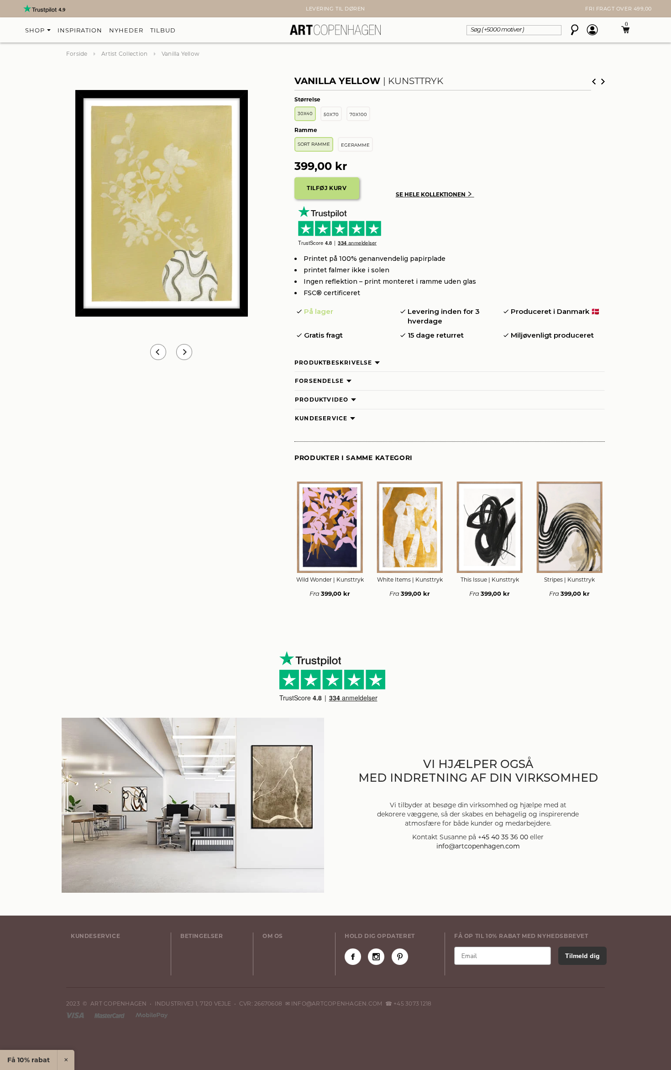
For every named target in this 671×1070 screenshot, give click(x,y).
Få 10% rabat (28, 1060)
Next (70, 8)
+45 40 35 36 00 (503, 837)
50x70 (331, 114)
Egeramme (355, 145)
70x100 (358, 114)
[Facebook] (353, 956)
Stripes (569, 579)
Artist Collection (124, 53)
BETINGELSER (201, 935)
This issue (490, 579)
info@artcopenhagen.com (478, 846)
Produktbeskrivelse (333, 362)
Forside (77, 53)
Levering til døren (335, 8)
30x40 (305, 114)
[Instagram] (376, 956)
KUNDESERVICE (95, 935)
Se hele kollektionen (435, 194)
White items (410, 579)
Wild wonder (330, 579)
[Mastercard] (110, 1015)
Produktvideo (321, 399)
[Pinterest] (400, 956)
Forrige (594, 82)
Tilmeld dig (582, 955)
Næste (603, 82)
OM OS (272, 935)
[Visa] (75, 1015)
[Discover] (152, 1015)
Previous (158, 352)
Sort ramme (314, 144)
